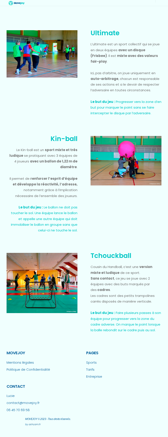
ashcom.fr (35, 424)
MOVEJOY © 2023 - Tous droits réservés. (48, 419)
